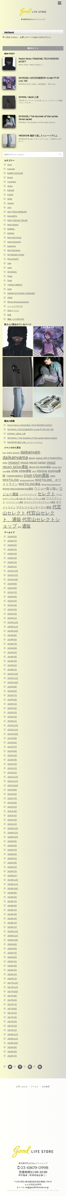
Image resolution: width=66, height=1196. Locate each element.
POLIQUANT (13, 259)
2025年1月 (12, 618)
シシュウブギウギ (15, 306)
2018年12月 (12, 931)
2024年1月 (12, 669)
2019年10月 (12, 888)
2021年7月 (12, 798)
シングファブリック (28, 494)
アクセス (34, 1086)
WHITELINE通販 (30, 484)
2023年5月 (12, 704)
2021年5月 (12, 807)
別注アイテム (13, 310)
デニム (59, 494)
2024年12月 (12, 622)
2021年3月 (12, 815)
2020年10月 (12, 837)
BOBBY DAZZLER (15, 173)
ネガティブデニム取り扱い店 (14, 499)
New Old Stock (14, 237)
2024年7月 (12, 644)
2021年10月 (12, 785)
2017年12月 (12, 983)
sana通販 (6, 471)
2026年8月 (12, 536)
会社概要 (46, 1086)
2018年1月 (12, 978)
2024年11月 (12, 626)
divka (9, 186)
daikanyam (30, 452)
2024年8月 (12, 639)
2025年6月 (12, 596)
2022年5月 (12, 755)
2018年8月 (12, 948)
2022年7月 (12, 747)
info (9, 207)
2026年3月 (12, 558)
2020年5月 (12, 858)
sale (9, 263)
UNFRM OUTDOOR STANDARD (21, 293)
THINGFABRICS (14, 475)
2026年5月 (12, 549)
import (10, 203)
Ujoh (9, 289)
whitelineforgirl (27, 480)
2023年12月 (12, 674)
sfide (14, 471)
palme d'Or (57, 467)
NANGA (10, 233)
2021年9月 (12, 790)
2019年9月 (12, 893)
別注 (19, 527)
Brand (10, 177)
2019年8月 (12, 897)
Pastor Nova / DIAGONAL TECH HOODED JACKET (29, 425)
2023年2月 (12, 717)
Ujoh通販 (41, 475)
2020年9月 (12, 841)
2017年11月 (12, 987)
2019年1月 (12, 927)
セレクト (46, 493)
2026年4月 (12, 554)
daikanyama (15, 457)
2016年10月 (12, 1043)
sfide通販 (25, 471)
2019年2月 (12, 923)
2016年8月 (12, 1051)
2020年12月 (12, 828)
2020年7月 (12, 850)
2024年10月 (12, 631)
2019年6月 (12, 905)
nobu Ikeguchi (14, 242)
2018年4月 (12, 966)
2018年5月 (12, 961)
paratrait (11, 246)
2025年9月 (12, 584)
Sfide (9, 276)
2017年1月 (12, 1030)
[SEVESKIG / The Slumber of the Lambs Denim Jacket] (48, 372)
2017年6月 (12, 1008)
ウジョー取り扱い (46, 488)
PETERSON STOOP (15, 255)
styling (42, 471)
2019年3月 (12, 918)
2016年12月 (12, 1034)
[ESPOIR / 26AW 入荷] (18, 372)
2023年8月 (12, 691)
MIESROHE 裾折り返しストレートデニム (38, 135)
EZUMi (10, 194)
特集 (9, 315)
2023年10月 (12, 682)
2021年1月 (12, 824)
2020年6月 (12, 854)
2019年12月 (12, 880)
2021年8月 (12, 794)
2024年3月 (12, 661)
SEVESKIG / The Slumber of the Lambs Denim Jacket (32, 438)
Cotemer (11, 182)
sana (9, 267)
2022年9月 (12, 738)
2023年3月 (12, 712)
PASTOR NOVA (13, 250)
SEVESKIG (12, 272)
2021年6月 (12, 802)
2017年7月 (12, 1004)
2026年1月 (12, 566)
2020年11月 (12, 833)
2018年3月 (12, 970)
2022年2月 (12, 768)
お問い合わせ (21, 1086)
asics (9, 164)
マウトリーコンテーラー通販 (34, 507)
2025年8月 (12, 588)
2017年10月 (12, 991)
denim (32, 458)
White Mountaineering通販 (18, 488)
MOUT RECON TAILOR (17, 220)
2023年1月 (12, 721)
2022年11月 (12, 730)
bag (4, 453)
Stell (9, 280)
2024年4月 (12, 657)
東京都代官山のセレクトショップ (33, 1163)
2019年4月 (12, 914)
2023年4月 (12, 708)
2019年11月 (12, 884)
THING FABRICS (14, 285)
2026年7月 (12, 541)
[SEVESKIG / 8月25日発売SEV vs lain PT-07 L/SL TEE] (48, 341)
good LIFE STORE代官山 (49, 458)
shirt (34, 471)
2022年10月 (12, 734)
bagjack (11, 169)
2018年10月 (12, 940)
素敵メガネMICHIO (15, 319)
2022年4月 (12, 760)
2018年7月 (12, 953)
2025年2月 (12, 614)
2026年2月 (12, 562)
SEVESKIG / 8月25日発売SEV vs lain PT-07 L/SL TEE (30, 429)
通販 (26, 526)
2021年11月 (12, 781)
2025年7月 (12, 592)
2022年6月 (12, 751)
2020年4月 (12, 863)
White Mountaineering (18, 302)
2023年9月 (12, 687)
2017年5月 (12, 1013)
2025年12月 (12, 571)
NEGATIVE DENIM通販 (40, 467)
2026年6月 (12, 545)
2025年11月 (12, 575)
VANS (9, 297)
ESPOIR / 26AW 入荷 (28, 97)
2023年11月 (12, 678)
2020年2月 (12, 871)
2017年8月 (12, 1000)
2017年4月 (12, 1017)
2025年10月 (12, 579)
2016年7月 (12, 1056)
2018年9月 (12, 944)
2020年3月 (12, 867)
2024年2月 (12, 665)
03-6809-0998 (33, 1167)
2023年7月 (12, 695)
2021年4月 (12, 811)
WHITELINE (11, 480)
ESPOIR (10, 190)
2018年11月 (12, 936)
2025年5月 (12, 601)
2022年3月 (12, 764)
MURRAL (11, 229)
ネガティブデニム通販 (35, 498)
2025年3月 (12, 609)
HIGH (9, 199)
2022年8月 (12, 742)
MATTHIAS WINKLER (17, 212)
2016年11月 (12, 1039)
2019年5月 (12, 910)
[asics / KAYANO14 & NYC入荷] (48, 402)
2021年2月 (12, 820)
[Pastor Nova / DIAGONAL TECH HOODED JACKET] (18, 341)
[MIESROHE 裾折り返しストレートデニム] (18, 402)
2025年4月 (12, 605)
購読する (33, 48)
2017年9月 (12, 996)
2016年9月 (12, 1047)
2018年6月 (12, 957)
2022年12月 (12, 725)
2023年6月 (12, 699)
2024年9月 (12, 635)
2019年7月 (12, 901)
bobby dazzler (13, 452)
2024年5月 (12, 652)
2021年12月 (12, 777)
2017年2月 (12, 1026)
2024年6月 (12, 648)
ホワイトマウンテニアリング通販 (39, 502)
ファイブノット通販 (14, 502)
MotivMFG (12, 216)
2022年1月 (12, 772)
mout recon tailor (33, 462)
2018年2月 (12, 974)
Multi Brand (12, 224)
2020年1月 (12, 875)
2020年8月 (12, 845)
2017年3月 (12, 1021)
